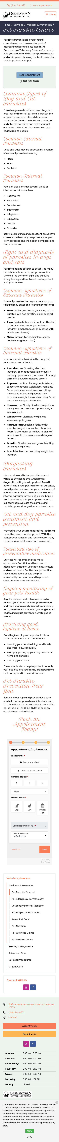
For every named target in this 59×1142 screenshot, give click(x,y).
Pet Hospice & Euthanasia (26, 912)
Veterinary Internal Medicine (28, 905)
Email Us (13, 1017)
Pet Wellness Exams (23, 932)
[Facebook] (33, 987)
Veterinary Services (18, 878)
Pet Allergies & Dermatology (28, 899)
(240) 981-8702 (29, 81)
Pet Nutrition (19, 926)
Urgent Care (16, 966)
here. (5, 1125)
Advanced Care (17, 953)
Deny (29, 1136)
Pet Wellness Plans (22, 939)
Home (6, 24)
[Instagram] (26, 987)
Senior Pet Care (20, 919)
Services (18, 24)
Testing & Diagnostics (21, 946)
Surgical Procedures (20, 960)
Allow (29, 1130)
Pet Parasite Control (23, 892)
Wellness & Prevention (39, 24)
